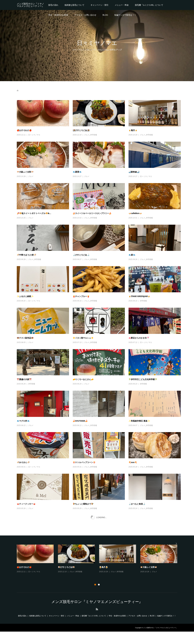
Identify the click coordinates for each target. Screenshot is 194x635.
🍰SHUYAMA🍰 (80, 420)
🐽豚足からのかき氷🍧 (139, 337)
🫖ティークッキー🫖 (26, 503)
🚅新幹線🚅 (134, 171)
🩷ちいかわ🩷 (135, 549)
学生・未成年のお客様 (58, 15)
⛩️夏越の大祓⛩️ (24, 379)
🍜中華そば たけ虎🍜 (26, 254)
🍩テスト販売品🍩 (25, 337)
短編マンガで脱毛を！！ (125, 15)
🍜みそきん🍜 (23, 462)
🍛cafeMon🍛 (135, 213)
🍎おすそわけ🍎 (24, 130)
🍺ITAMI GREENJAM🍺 (139, 296)
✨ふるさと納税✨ (25, 296)
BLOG (105, 15)
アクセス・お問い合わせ (85, 15)
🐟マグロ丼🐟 (23, 420)
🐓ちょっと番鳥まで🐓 (83, 503)
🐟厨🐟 (132, 254)
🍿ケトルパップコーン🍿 (84, 462)
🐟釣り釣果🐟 (23, 632)
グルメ (86, 135)
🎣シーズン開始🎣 (25, 549)
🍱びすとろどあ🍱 (81, 130)
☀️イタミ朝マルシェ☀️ (83, 337)
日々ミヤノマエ (34, 135)
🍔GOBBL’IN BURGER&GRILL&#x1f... (90, 591)
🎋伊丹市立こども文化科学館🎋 (143, 379)
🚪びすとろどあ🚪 (81, 549)
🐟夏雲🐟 (77, 171)
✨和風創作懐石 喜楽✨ (139, 420)
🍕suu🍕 (133, 462)
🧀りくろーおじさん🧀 (83, 379)
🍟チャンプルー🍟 (81, 296)
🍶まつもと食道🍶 (137, 503)
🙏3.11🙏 (133, 591)
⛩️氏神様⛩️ (22, 591)
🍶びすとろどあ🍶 (81, 254)
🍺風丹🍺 (133, 130)
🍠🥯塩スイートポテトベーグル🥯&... (34, 213)
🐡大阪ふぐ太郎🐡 (25, 171)
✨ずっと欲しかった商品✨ (85, 632)
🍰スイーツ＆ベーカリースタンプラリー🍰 (92, 213)
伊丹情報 (93, 135)
